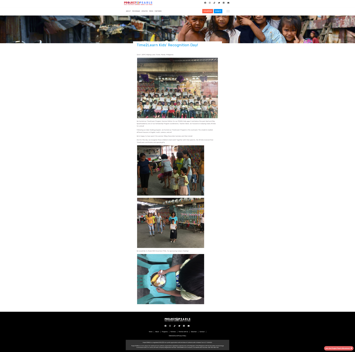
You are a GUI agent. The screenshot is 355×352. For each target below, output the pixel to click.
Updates (145, 11)
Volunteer (194, 332)
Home (150, 332)
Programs (136, 11)
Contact (202, 332)
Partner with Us (183, 332)
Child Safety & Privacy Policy (177, 336)
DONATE (218, 11)
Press (151, 11)
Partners (158, 11)
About (128, 11)
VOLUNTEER (207, 11)
